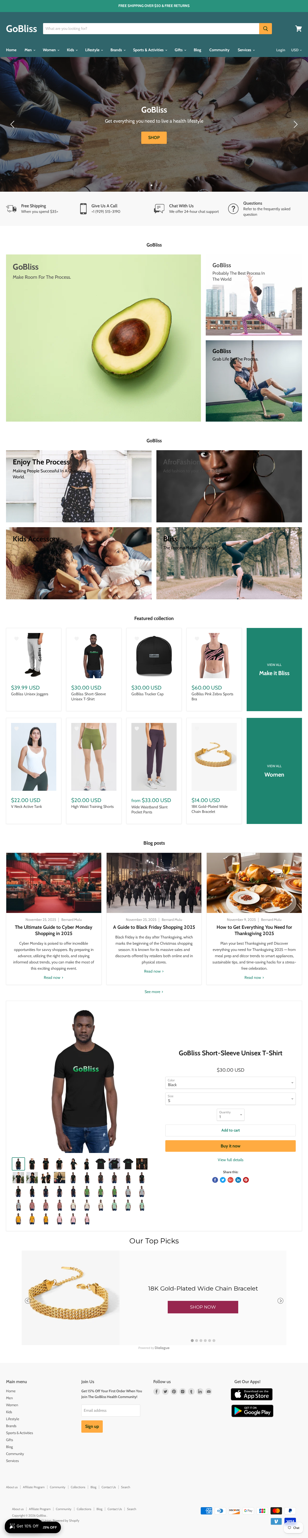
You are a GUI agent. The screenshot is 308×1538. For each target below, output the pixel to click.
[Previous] (13, 124)
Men (29, 50)
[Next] (295, 124)
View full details (231, 1160)
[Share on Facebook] (215, 1180)
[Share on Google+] (230, 1180)
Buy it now (230, 1146)
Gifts (179, 50)
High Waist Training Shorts (92, 806)
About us (12, 1487)
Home (11, 50)
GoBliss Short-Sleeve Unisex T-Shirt (88, 696)
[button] (203, 1307)
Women (50, 50)
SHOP (154, 137)
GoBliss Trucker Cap (147, 694)
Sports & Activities (149, 50)
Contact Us (109, 1487)
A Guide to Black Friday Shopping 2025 (154, 927)
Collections (78, 1487)
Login (280, 50)
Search (125, 1487)
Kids (71, 50)
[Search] (265, 28)
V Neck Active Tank (26, 806)
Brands (116, 50)
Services (245, 50)
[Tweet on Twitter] (223, 1180)
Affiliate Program (34, 1487)
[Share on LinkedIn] (238, 1180)
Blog (197, 50)
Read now (52, 977)
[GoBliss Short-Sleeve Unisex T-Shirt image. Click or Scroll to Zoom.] (85, 1080)
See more (153, 991)
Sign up (92, 1426)
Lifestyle (92, 50)
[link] (154, 1298)
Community (219, 50)
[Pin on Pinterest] (246, 1180)
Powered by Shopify (66, 1520)
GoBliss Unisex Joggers (29, 694)
